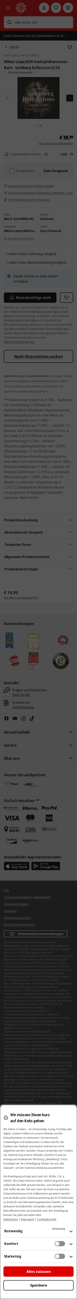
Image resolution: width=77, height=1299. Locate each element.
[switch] (60, 1243)
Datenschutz (10, 1219)
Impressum (27, 1219)
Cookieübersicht (46, 1219)
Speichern (38, 1285)
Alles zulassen (39, 1271)
